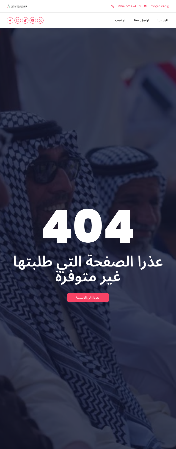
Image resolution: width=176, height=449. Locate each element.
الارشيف (120, 20)
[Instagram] (17, 20)
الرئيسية (162, 20)
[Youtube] (33, 20)
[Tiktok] (25, 20)
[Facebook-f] (10, 20)
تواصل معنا (141, 20)
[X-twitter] (40, 20)
